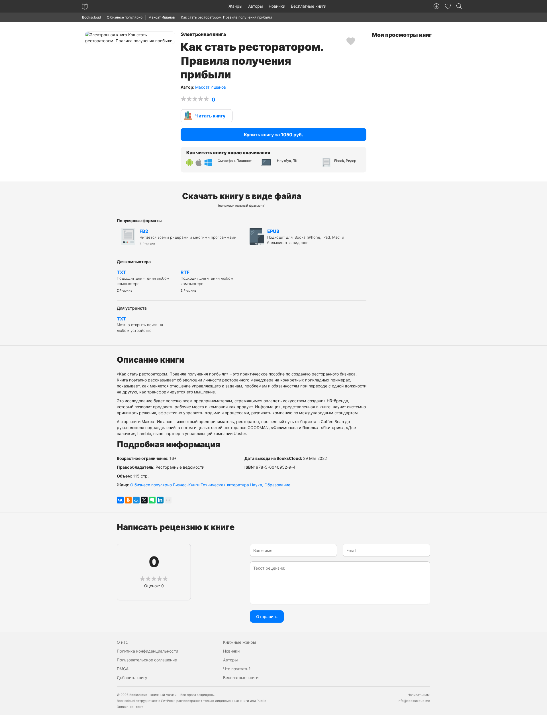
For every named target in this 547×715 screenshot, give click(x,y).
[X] (144, 500)
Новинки (277, 6)
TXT (143, 280)
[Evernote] (152, 500)
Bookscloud (91, 17)
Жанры (235, 6)
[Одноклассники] (128, 500)
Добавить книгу (132, 677)
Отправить (266, 616)
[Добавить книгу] (436, 6)
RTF (207, 280)
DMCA (122, 668)
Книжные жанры (239, 642)
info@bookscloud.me (414, 701)
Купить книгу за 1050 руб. (273, 134)
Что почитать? (236, 668)
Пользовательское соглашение (147, 659)
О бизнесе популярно (124, 17)
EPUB (305, 236)
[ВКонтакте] (120, 500)
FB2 (188, 237)
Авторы (255, 6)
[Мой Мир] (136, 500)
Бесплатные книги (308, 6)
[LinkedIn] (160, 500)
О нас (122, 642)
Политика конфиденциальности (147, 651)
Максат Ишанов (161, 17)
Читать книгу (210, 116)
